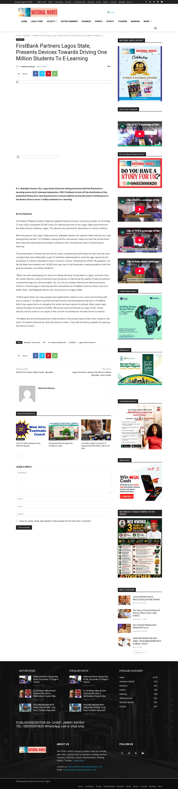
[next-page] (22, 455)
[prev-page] (17, 455)
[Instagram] (150, 2)
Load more (139, 652)
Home (18, 35)
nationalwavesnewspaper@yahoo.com (85, 766)
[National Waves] (18, 66)
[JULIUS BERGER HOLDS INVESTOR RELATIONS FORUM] (124, 600)
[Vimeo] (157, 2)
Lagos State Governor (87, 342)
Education (26, 35)
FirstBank (72, 342)
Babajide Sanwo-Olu (32, 342)
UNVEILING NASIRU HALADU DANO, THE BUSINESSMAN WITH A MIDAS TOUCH (147, 641)
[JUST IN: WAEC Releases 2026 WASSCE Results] (31, 429)
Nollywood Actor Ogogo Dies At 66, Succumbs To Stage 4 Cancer (45, 679)
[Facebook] (146, 2)
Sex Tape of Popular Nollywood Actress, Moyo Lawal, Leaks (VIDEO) (146, 613)
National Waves (28, 66)
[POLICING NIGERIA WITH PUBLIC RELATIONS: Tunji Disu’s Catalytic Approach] (25, 708)
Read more (79, 760)
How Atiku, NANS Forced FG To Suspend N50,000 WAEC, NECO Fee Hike (95, 445)
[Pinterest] (48, 73)
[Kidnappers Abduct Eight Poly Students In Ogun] (64, 429)
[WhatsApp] (55, 73)
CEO (44, 342)
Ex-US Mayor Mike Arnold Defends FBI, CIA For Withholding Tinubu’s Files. (44, 693)
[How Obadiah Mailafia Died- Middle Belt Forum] (124, 628)
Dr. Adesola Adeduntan (57, 342)
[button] (155, 28)
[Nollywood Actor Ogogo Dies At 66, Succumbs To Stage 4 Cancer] (25, 679)
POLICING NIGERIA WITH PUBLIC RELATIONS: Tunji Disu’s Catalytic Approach (44, 707)
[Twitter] (154, 2)
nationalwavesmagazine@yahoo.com (79, 769)
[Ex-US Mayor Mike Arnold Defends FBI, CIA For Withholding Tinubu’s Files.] (25, 693)
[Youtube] (161, 2)
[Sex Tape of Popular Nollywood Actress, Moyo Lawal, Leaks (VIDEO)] (124, 613)
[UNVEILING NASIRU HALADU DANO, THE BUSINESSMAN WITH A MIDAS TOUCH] (124, 641)
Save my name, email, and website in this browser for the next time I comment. (55, 521)
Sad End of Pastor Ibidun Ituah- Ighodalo (34, 372)
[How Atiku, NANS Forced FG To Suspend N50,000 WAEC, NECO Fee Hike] (96, 429)
